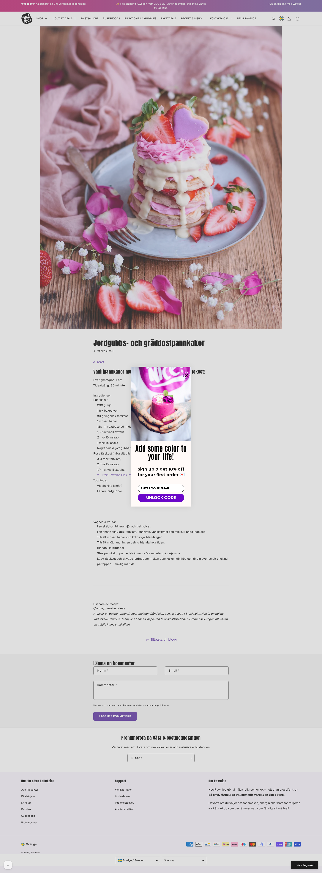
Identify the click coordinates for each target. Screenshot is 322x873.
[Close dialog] (186, 376)
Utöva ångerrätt (305, 865)
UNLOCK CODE (161, 498)
